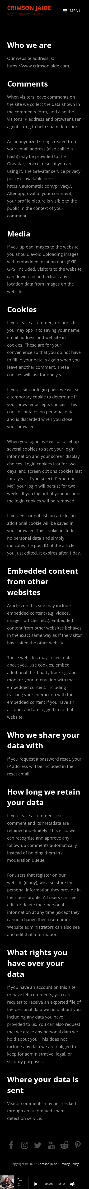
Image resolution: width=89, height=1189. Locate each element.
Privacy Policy (69, 1164)
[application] (58, 1182)
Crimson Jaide (29, 8)
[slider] (83, 1184)
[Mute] (72, 1184)
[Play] (35, 1184)
